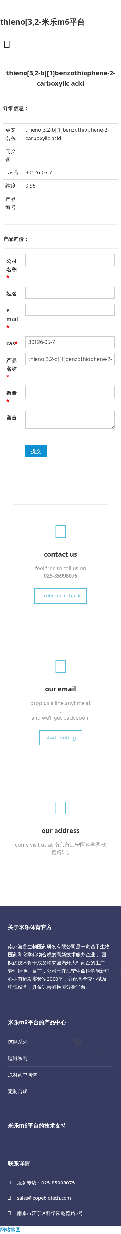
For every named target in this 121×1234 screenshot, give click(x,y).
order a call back (60, 595)
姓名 (11, 293)
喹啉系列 (17, 1058)
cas (12, 343)
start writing (60, 737)
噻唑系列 (17, 1042)
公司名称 (11, 269)
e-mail (12, 318)
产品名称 (11, 368)
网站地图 (10, 1229)
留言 (11, 417)
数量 (11, 397)
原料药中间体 (22, 1074)
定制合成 (17, 1091)
